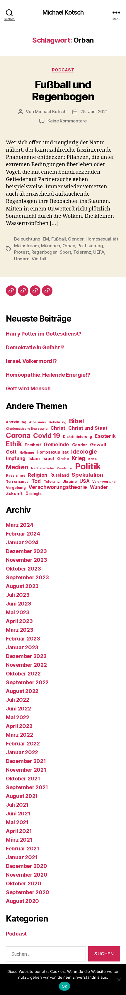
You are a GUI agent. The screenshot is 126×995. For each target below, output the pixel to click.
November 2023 (26, 560)
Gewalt (98, 445)
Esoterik (105, 436)
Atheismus (37, 422)
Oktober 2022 (23, 674)
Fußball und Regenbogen (63, 90)
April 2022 (19, 726)
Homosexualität (102, 239)
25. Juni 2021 (94, 111)
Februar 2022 (23, 743)
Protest (21, 252)
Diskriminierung (77, 436)
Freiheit (33, 445)
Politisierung (90, 245)
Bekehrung (57, 422)
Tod (36, 481)
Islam (34, 458)
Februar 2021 (22, 848)
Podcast (63, 69)
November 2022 (26, 665)
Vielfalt (39, 259)
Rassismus (15, 475)
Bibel (76, 421)
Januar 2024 (22, 542)
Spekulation (87, 474)
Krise (92, 459)
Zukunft (14, 493)
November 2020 (26, 875)
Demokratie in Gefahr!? (35, 347)
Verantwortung (103, 482)
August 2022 (22, 691)
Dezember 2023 (26, 551)
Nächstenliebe (42, 468)
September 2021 (27, 787)
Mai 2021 (17, 822)
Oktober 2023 (23, 569)
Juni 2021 (18, 813)
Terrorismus (17, 481)
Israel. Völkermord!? (31, 361)
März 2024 (19, 525)
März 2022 (19, 735)
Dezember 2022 (26, 656)
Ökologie (33, 494)
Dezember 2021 (26, 761)
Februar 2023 (23, 639)
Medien (17, 467)
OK (64, 986)
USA (84, 481)
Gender (75, 239)
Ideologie (84, 451)
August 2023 (22, 586)
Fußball (58, 239)
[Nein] (119, 979)
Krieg (79, 458)
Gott (11, 452)
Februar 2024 (23, 534)
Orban (68, 245)
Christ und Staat (88, 428)
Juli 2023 (18, 595)
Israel (48, 458)
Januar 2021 (22, 857)
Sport (65, 252)
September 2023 (27, 577)
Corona (18, 435)
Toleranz (82, 252)
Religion (37, 475)
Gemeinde (56, 444)
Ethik (14, 444)
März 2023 (19, 630)
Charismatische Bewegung (26, 429)
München (50, 245)
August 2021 (22, 796)
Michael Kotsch (63, 12)
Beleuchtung (27, 239)
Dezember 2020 (26, 866)
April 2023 (19, 621)
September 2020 (27, 892)
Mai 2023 (18, 612)
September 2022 (27, 682)
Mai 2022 (17, 717)
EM (46, 239)
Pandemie (64, 468)
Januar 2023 (22, 647)
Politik (88, 466)
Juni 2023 (18, 604)
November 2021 (26, 770)
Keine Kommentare (67, 121)
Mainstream (26, 245)
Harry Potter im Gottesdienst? (43, 334)
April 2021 (19, 831)
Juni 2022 (18, 709)
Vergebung (16, 487)
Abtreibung (16, 422)
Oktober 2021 (23, 778)
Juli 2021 (17, 805)
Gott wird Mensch (28, 388)
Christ (57, 428)
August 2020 (22, 901)
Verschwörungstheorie (57, 487)
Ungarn (21, 259)
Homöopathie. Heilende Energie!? (48, 375)
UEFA (98, 252)
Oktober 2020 (23, 883)
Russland (59, 475)
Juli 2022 (17, 700)
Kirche (63, 459)
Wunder (99, 487)
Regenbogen (44, 252)
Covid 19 (46, 435)
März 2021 (19, 840)
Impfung (15, 458)
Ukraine (69, 481)
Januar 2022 (22, 752)
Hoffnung (27, 452)
